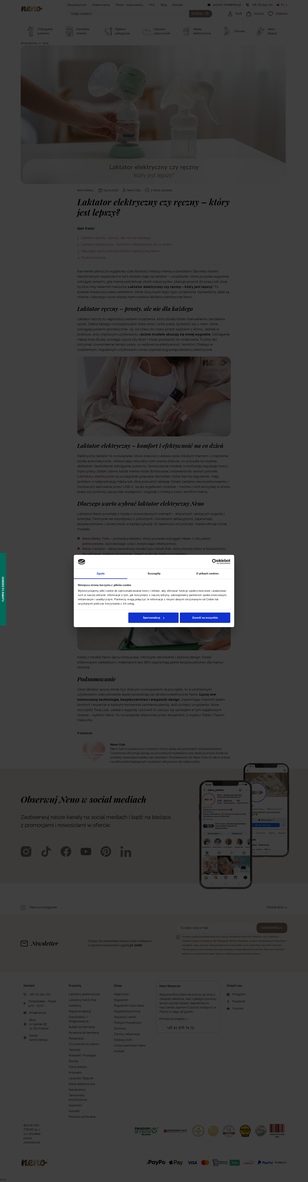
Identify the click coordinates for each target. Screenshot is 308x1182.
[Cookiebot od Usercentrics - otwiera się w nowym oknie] (214, 561)
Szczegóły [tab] (154, 573)
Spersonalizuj (151, 617)
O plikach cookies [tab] (207, 573)
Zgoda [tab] (101, 573)
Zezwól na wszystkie (205, 617)
